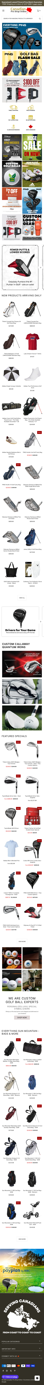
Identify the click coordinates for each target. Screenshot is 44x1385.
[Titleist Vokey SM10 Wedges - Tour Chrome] (11, 750)
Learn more (37, 4)
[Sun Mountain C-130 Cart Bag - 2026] (11, 1210)
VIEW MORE (22, 941)
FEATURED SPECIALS (14, 736)
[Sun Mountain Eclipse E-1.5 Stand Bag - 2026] (11, 1146)
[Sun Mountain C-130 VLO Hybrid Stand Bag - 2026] (32, 1146)
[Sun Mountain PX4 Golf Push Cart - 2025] (32, 1210)
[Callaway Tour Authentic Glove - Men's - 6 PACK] (32, 569)
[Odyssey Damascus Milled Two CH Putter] (11, 505)
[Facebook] (3, 1371)
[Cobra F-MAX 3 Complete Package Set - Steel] (11, 881)
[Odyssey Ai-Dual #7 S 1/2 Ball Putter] (32, 913)
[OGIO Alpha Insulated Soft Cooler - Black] (11, 569)
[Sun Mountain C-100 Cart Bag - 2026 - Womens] (32, 1081)
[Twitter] (11, 1371)
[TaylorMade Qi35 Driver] (11, 816)
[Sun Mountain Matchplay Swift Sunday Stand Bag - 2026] (11, 1114)
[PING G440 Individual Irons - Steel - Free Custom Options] (11, 913)
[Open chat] (37, 1378)
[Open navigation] (6, 10)
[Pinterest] (14, 1371)
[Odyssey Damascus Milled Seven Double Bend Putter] (11, 537)
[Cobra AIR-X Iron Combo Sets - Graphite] (32, 848)
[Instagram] (7, 1371)
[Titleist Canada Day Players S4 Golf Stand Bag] (11, 309)
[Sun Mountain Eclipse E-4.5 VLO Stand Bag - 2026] (32, 1114)
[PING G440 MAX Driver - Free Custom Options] (32, 881)
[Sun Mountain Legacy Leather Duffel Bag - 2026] (32, 1047)
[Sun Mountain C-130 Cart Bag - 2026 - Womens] (32, 1178)
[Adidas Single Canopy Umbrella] (11, 374)
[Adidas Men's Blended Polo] (11, 848)
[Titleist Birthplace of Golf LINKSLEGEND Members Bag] (11, 341)
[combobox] (22, 18)
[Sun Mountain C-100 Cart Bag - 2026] (11, 1178)
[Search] (39, 18)
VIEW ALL (22, 598)
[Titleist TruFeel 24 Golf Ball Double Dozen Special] (32, 816)
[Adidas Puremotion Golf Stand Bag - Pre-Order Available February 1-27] (32, 406)
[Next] (40, 267)
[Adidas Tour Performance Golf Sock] (32, 374)
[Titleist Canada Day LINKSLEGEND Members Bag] (32, 309)
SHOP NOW (22, 1017)
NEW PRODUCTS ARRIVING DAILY (22, 295)
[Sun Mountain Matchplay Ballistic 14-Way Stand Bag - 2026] (11, 1047)
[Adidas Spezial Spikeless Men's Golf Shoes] (11, 440)
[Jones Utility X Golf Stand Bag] (32, 537)
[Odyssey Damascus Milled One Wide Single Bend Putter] (32, 472)
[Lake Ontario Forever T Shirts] (32, 341)
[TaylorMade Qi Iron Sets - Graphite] (32, 784)
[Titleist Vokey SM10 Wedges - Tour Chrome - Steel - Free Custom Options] (32, 750)
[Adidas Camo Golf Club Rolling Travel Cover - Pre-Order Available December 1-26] (11, 406)
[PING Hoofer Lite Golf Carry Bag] (32, 440)
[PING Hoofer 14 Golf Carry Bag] (11, 472)
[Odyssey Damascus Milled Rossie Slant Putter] (32, 505)
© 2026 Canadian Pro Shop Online (12, 1380)
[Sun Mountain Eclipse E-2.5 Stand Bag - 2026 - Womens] (11, 1081)
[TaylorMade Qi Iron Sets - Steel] (11, 784)
